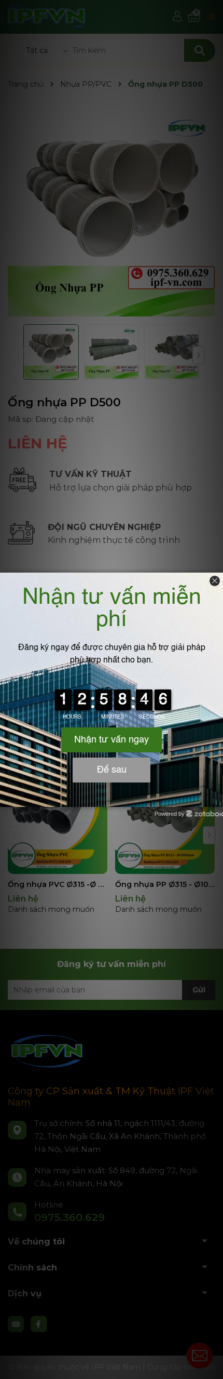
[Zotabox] (216, 797)
